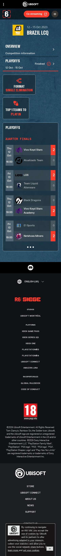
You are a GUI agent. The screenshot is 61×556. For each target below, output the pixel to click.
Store (30, 486)
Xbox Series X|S (30, 337)
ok (50, 549)
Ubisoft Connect (30, 493)
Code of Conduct (30, 389)
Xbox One (31, 343)
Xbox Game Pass (30, 331)
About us (30, 499)
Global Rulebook (30, 383)
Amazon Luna (30, 368)
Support (30, 512)
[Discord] (30, 267)
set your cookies (31, 550)
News (30, 505)
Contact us (30, 523)
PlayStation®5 (30, 349)
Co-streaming (34, 13)
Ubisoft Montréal (30, 316)
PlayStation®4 (30, 355)
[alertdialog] (30, 540)
